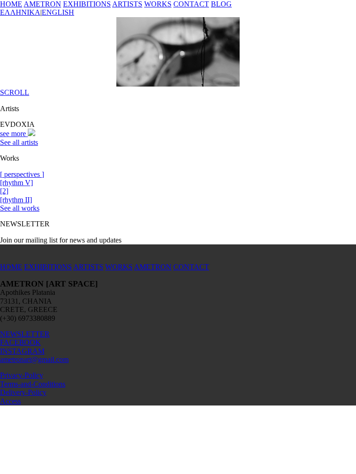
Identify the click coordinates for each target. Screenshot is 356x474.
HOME (11, 4)
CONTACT (191, 4)
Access (10, 401)
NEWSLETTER (25, 334)
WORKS (158, 4)
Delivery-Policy (23, 392)
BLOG (221, 4)
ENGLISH (58, 12)
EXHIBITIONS (87, 4)
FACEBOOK (20, 342)
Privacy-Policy (21, 375)
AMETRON (42, 4)
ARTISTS (127, 4)
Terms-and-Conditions (32, 384)
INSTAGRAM (22, 351)
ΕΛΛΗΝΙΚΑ (20, 12)
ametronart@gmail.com (34, 359)
